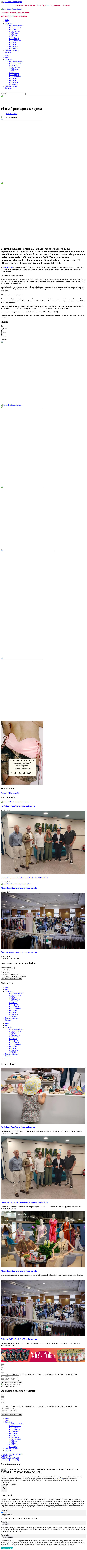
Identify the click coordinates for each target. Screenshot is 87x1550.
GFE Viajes (13, 48)
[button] (43, 92)
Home (7, 20)
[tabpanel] (43, 1518)
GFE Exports (13, 33)
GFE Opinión (14, 37)
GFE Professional (15, 41)
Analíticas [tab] (4, 1522)
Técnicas (6, 1513)
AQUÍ (60, 1479)
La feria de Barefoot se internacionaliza (18, 806)
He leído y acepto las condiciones (12, 974)
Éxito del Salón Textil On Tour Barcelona (19, 952)
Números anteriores (11, 50)
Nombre (4, 970)
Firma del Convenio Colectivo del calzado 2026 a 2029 (24, 878)
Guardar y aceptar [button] (7, 1548)
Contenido (8, 23)
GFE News (13, 35)
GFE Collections (15, 27)
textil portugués (8, 267)
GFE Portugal (14, 39)
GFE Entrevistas (14, 31)
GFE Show (13, 42)
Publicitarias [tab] (5, 1535)
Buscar (3, 94)
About (7, 22)
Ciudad (3, 972)
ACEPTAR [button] (12, 1484)
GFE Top (12, 44)
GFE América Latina (16, 25)
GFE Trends (13, 46)
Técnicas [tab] (4, 1511)
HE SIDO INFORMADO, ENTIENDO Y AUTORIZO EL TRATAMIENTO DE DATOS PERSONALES (40, 1374)
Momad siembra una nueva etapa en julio (19, 888)
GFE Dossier (13, 29)
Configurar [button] (4, 1484)
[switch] (2, 1524)
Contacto (8, 52)
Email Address (6, 968)
